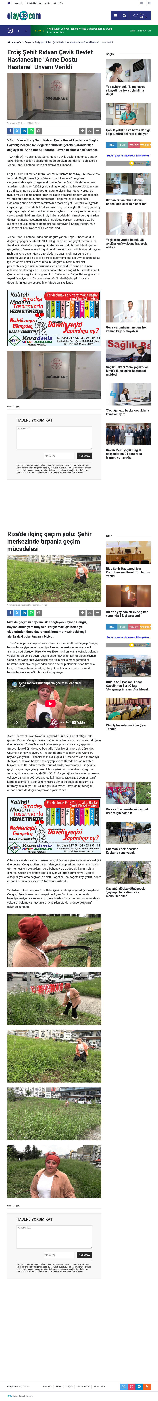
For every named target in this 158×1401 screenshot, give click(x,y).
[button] (82, 131)
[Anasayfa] (9, 3)
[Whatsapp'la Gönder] (31, 131)
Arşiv (47, 3)
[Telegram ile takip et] (139, 1387)
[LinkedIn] (24, 131)
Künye (59, 1386)
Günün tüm (140, 30)
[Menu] (115, 16)
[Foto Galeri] (149, 3)
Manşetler (19, 3)
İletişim (69, 1386)
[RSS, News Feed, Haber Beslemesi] (147, 1387)
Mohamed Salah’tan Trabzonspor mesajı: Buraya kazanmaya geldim (78, 30)
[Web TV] (141, 3)
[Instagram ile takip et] (131, 1387)
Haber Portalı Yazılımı (22, 1396)
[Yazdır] (39, 131)
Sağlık (28, 42)
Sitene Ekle (58, 3)
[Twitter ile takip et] (124, 1387)
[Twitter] (17, 131)
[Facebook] (10, 131)
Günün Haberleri (34, 3)
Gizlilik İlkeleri (83, 1386)
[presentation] (18, 31)
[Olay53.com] (24, 15)
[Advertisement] (54, 504)
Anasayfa (16, 42)
